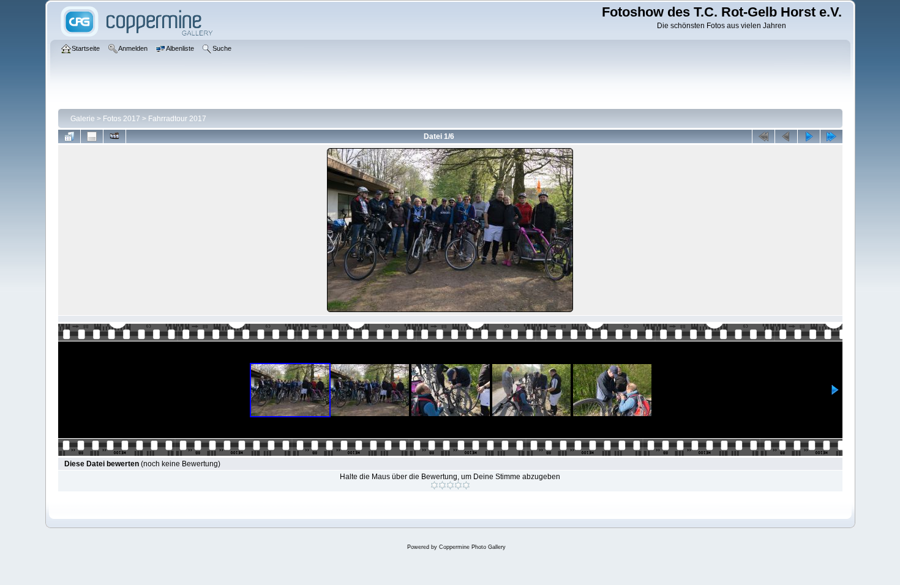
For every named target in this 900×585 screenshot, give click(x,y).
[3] (450, 485)
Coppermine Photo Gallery (472, 547)
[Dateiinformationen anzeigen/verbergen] (92, 136)
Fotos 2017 (121, 118)
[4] (458, 485)
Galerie (82, 118)
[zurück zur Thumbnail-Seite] (69, 136)
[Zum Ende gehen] (831, 136)
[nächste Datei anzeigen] (809, 136)
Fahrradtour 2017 (177, 118)
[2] (442, 485)
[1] (434, 485)
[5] (466, 485)
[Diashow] (114, 136)
